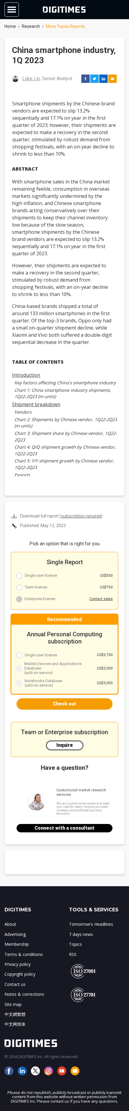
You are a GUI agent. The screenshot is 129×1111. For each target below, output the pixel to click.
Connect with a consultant (64, 828)
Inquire (64, 745)
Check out (64, 704)
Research (31, 26)
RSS (72, 954)
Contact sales (101, 599)
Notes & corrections (24, 994)
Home (10, 26)
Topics (75, 944)
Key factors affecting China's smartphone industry (65, 382)
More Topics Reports (65, 26)
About (10, 924)
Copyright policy (19, 974)
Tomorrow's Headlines (91, 924)
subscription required (81, 516)
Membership (16, 944)
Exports (22, 475)
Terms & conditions (23, 954)
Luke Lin (31, 78)
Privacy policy (17, 964)
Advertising (15, 934)
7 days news (81, 934)
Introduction (26, 375)
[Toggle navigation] (11, 9)
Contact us (15, 984)
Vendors (23, 412)
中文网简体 (15, 1024)
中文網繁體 (15, 1014)
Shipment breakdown (36, 404)
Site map (13, 1004)
